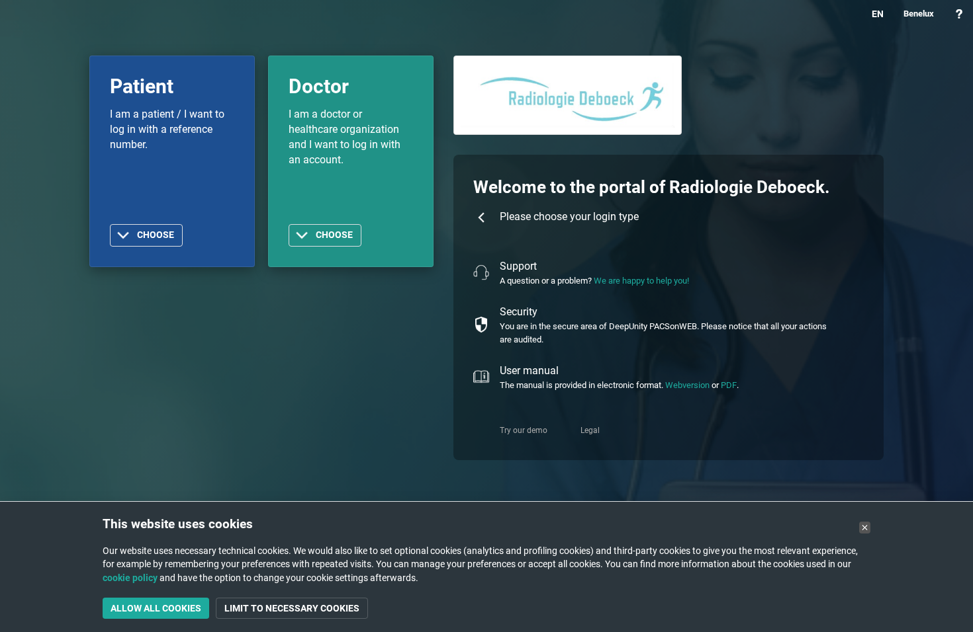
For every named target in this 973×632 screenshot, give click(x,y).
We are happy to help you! (641, 281)
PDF (729, 385)
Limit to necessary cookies (291, 608)
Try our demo (523, 430)
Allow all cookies (156, 608)
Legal (590, 430)
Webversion (687, 385)
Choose (155, 235)
